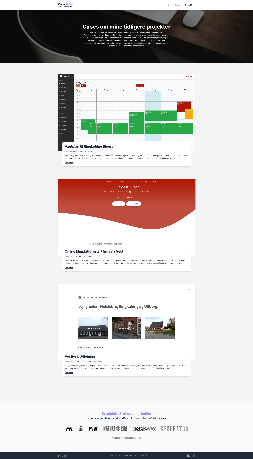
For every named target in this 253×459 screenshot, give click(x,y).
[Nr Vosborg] (126, 439)
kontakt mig (160, 418)
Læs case (69, 163)
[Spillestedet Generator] (174, 428)
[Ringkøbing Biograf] (69, 428)
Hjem (167, 5)
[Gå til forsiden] (66, 4)
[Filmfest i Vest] (93, 428)
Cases (177, 5)
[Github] (194, 455)
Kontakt (188, 5)
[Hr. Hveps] (81, 428)
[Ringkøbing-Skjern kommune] (115, 428)
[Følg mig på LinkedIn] (188, 455)
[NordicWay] (144, 428)
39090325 (143, 456)
